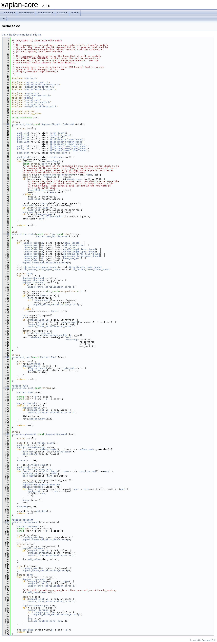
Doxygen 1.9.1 (208, 640)
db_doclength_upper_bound (66, 142)
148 (6, 357)
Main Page (9, 12)
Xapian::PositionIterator (39, 484)
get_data (41, 511)
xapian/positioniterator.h (42, 84)
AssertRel (34, 190)
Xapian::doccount (33, 278)
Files (73, 12)
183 (6, 434)
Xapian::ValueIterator (31, 447)
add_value (34, 559)
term (44, 163)
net (3, 18)
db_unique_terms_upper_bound (68, 148)
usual (70, 179)
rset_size (56, 137)
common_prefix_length (56, 174)
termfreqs (56, 157)
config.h (30, 78)
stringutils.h (34, 104)
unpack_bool (31, 258)
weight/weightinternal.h (40, 106)
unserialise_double (55, 335)
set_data (28, 629)
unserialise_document (25, 522)
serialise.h (32, 100)
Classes (61, 12)
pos (58, 484)
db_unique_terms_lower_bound (68, 146)
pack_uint (23, 133)
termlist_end (88, 471)
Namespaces (44, 12)
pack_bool (23, 152)
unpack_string (38, 553)
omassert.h (32, 93)
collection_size (60, 135)
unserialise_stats (23, 234)
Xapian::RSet (48, 357)
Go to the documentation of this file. (21, 34)
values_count (45, 443)
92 (6, 234)
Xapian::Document (56, 434)
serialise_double (52, 216)
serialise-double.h (37, 102)
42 (6, 124)
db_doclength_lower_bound (66, 139)
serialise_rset (21, 357)
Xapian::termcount (34, 282)
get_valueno (62, 451)
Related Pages (26, 12)
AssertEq (22, 506)
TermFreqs (72, 339)
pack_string (30, 454)
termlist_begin (48, 471)
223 (6, 522)
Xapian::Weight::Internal (58, 124)
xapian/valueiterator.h (40, 89)
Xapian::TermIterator (30, 469)
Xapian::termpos (33, 487)
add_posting (40, 621)
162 (6, 388)
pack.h (29, 98)
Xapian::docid (31, 366)
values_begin (48, 449)
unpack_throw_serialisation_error (44, 262)
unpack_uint (31, 243)
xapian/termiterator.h (39, 87)
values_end (86, 449)
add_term (33, 592)
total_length (58, 133)
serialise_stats (22, 124)
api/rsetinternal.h (37, 95)
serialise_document (24, 434)
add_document (37, 418)
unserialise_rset (22, 388)
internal (34, 364)
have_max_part (58, 152)
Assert (21, 460)
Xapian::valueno (33, 548)
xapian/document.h (36, 82)
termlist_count (37, 465)
